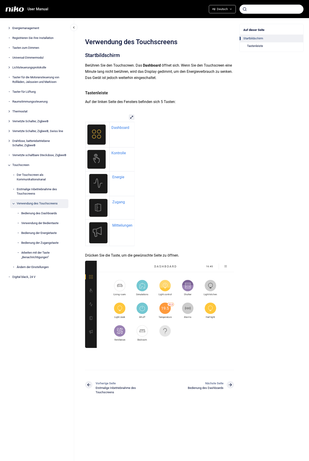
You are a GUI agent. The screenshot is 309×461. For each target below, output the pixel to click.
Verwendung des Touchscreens (37, 203)
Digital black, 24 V (23, 277)
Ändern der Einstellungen (33, 267)
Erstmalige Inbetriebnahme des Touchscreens (37, 191)
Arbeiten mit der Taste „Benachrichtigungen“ (35, 255)
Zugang (118, 202)
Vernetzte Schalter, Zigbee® (30, 121)
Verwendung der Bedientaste (40, 223)
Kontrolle (118, 153)
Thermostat (19, 111)
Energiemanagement (25, 28)
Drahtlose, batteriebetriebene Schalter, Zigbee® (31, 143)
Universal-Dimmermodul (27, 58)
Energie (118, 177)
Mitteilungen (122, 225)
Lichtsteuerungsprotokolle (29, 67)
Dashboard (120, 127)
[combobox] (271, 9)
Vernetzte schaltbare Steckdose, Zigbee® (39, 155)
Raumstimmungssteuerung (30, 101)
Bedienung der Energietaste (39, 233)
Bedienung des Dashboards (39, 213)
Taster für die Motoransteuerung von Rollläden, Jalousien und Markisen (35, 80)
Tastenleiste (255, 46)
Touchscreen (20, 165)
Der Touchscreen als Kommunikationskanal (31, 177)
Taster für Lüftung (24, 91)
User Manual (37, 9)
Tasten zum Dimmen (25, 48)
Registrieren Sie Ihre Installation (33, 38)
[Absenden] (244, 9)
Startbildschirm (253, 38)
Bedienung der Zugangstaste (40, 243)
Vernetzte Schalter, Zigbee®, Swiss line (37, 131)
